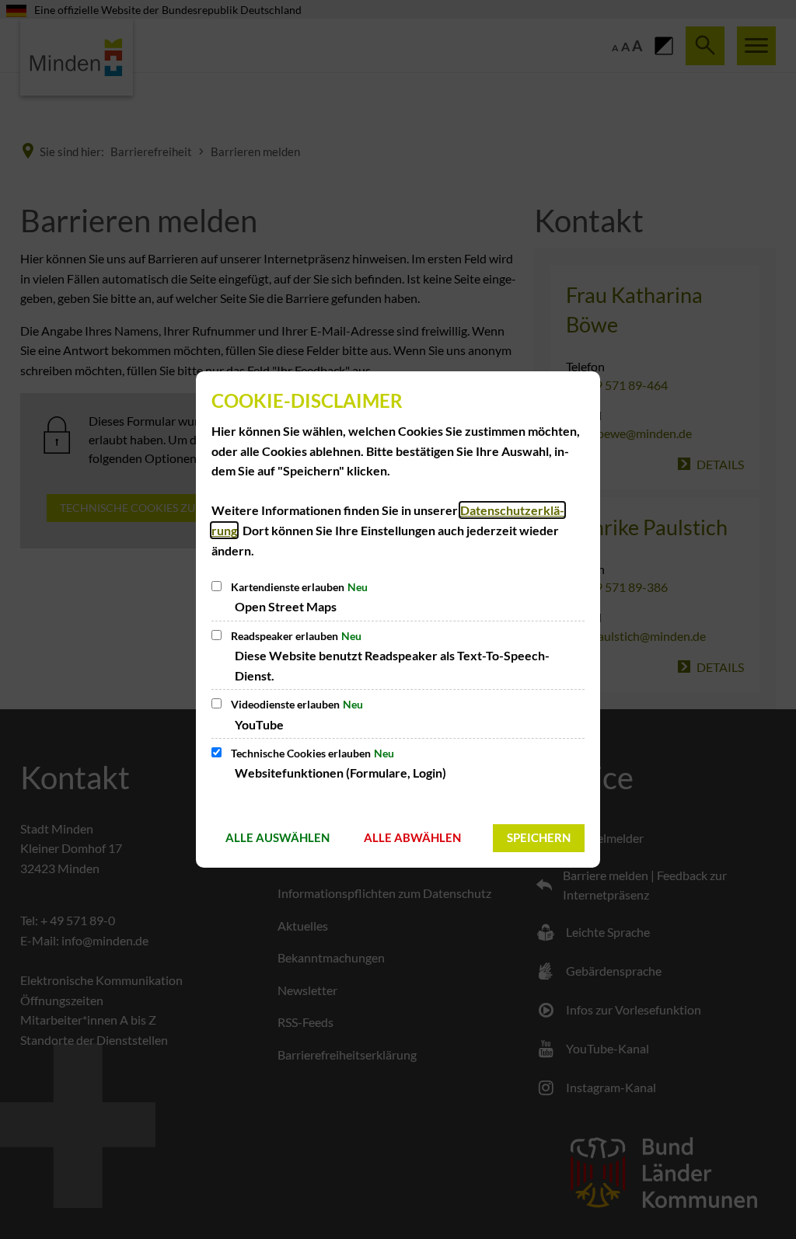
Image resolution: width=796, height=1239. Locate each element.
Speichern (539, 837)
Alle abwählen (412, 837)
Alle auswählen (277, 837)
